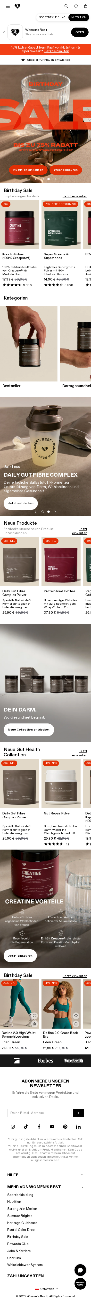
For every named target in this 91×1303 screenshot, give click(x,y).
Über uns (14, 1258)
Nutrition (78, 17)
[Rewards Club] (80, 1284)
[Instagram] (13, 1127)
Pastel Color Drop (21, 1229)
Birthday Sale (17, 1236)
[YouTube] (52, 1127)
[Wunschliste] (76, 6)
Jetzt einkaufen (75, 196)
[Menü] (8, 6)
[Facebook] (39, 1127)
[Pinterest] (65, 1127)
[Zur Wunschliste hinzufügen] (34, 1015)
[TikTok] (26, 1127)
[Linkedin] (78, 1127)
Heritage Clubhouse (22, 1223)
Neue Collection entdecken (29, 730)
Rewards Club (18, 1244)
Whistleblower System (25, 1265)
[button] (36, 179)
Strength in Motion (22, 1208)
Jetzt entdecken (20, 503)
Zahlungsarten (25, 1276)
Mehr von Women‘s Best (34, 1187)
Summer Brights (19, 1215)
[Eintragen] (78, 1113)
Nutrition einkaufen (28, 170)
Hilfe (12, 1175)
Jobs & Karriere (19, 1251)
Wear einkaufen (66, 170)
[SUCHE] (66, 6)
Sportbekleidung (52, 17)
